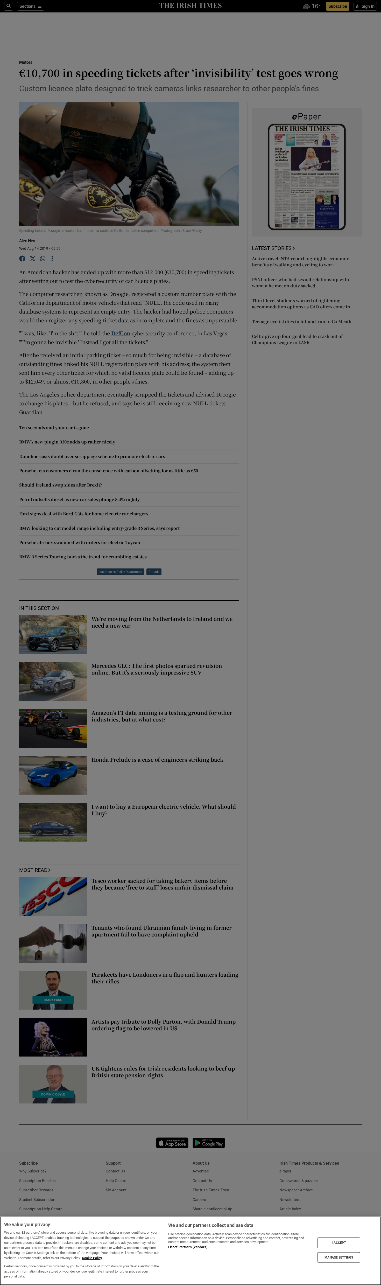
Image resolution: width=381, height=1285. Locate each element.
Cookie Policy (92, 1258)
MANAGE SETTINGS (338, 1257)
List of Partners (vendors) (188, 1247)
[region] (190, 1250)
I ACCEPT (339, 1243)
